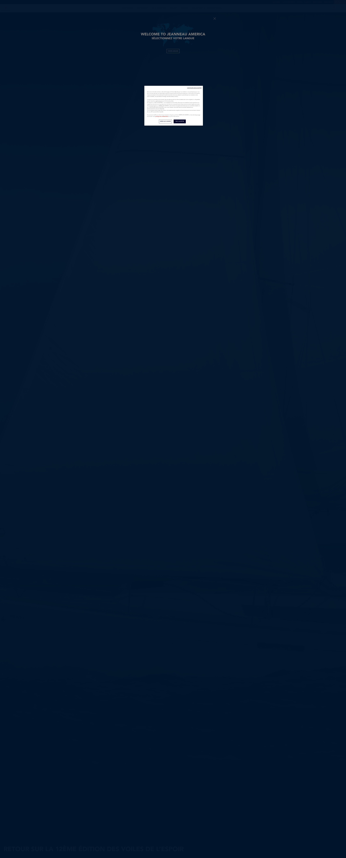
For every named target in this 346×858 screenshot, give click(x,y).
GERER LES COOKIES (165, 121)
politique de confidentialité (161, 116)
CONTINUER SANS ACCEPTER (194, 88)
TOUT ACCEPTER (179, 121)
